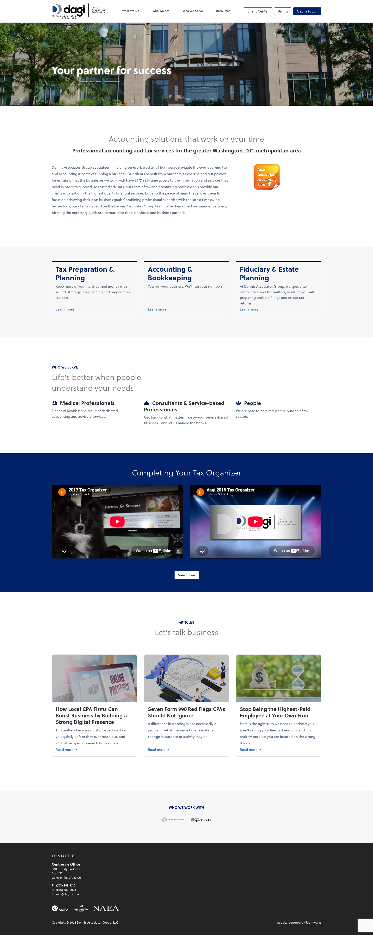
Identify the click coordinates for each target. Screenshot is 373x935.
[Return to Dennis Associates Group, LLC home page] (80, 11)
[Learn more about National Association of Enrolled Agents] (106, 908)
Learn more (73, 309)
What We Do (130, 10)
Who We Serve (193, 10)
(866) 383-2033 (66, 889)
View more (186, 575)
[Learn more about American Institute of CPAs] (60, 908)
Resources (223, 10)
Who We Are (161, 10)
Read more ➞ (94, 749)
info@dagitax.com (69, 894)
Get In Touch (307, 11)
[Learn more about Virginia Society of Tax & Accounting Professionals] (81, 908)
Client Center (258, 11)
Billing (283, 11)
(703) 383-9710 (65, 885)
